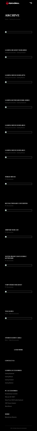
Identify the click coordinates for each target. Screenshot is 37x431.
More (6, 313)
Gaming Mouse (21, 77)
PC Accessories (9, 179)
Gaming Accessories (10, 52)
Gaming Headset (21, 52)
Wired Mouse (8, 406)
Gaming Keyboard (21, 102)
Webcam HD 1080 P (10, 397)
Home (6, 19)
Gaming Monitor (9, 383)
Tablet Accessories (14, 313)
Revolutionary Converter (11, 394)
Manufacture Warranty (11, 417)
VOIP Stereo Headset (10, 403)
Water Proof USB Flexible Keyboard (14, 400)
